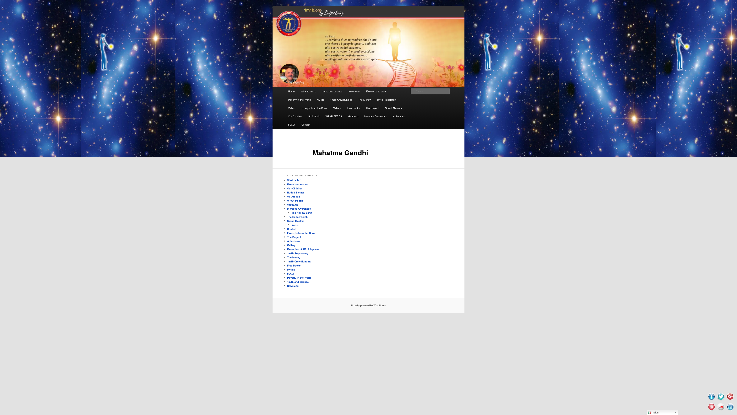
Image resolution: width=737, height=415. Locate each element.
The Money (364, 99)
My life (320, 99)
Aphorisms (399, 116)
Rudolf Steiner (295, 192)
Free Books (353, 108)
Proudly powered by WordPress (368, 305)
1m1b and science (332, 91)
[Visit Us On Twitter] (720, 400)
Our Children (295, 116)
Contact (306, 124)
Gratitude (353, 116)
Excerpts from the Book (314, 108)
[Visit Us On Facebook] (711, 400)
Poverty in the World (299, 99)
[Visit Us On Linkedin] (730, 410)
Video (291, 108)
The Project (372, 108)
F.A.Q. (291, 124)
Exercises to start (376, 91)
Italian (655, 412)
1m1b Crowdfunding (341, 99)
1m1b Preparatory (387, 99)
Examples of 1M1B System (303, 249)
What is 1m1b (308, 91)
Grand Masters (393, 108)
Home (291, 91)
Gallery (337, 108)
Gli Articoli (314, 116)
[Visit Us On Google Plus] (730, 400)
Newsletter (354, 91)
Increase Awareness (375, 116)
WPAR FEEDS (334, 116)
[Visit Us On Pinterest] (711, 410)
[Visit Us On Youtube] (720, 410)
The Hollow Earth (302, 212)
